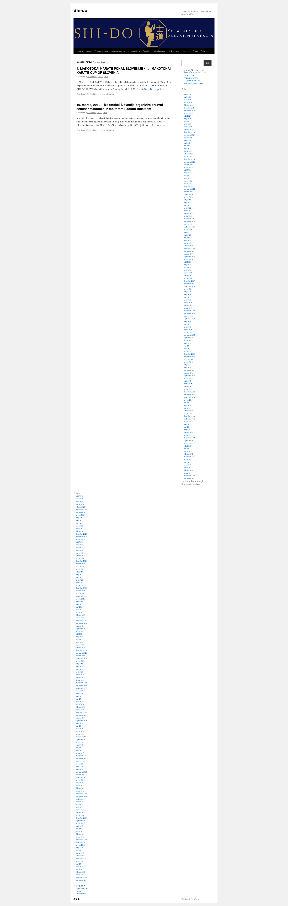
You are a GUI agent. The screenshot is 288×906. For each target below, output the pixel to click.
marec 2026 (188, 102)
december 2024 (189, 132)
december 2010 (189, 475)
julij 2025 (187, 116)
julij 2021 (187, 232)
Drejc (106, 76)
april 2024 (187, 148)
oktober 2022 (188, 191)
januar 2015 (188, 389)
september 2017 (189, 337)
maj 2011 (187, 462)
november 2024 (189, 135)
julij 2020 (187, 262)
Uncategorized (81, 893)
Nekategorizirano (82, 888)
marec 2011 (188, 467)
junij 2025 (187, 118)
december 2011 (189, 456)
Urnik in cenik (174, 51)
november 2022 (189, 189)
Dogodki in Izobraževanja (154, 51)
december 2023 (189, 159)
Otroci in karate (101, 51)
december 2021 (189, 218)
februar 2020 (188, 275)
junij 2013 (187, 424)
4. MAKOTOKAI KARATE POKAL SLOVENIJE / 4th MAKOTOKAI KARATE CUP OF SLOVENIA (123, 70)
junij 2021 (187, 235)
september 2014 (189, 397)
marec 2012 (188, 451)
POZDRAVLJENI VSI (192, 80)
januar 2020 (188, 278)
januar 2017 (188, 351)
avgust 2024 (188, 137)
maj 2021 (187, 237)
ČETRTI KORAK (190, 75)
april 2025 (187, 124)
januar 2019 (188, 308)
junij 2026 (187, 97)
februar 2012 (188, 454)
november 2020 (189, 251)
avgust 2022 (188, 197)
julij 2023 (187, 170)
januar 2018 (188, 332)
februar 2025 (188, 129)
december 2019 (189, 281)
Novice (80, 51)
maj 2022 (187, 205)
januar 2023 (188, 183)
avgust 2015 (188, 378)
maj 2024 (187, 145)
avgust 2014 (188, 400)
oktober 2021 (188, 224)
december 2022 (189, 186)
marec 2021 (188, 243)
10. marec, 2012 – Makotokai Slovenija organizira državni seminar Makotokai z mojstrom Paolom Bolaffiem (119, 106)
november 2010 (189, 478)
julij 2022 (187, 199)
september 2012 (189, 440)
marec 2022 (188, 210)
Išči (207, 63)
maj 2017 (187, 346)
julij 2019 (187, 291)
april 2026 (187, 99)
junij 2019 (187, 294)
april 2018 (187, 327)
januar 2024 (188, 156)
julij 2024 (187, 140)
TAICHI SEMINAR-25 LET (194, 83)
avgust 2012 (188, 443)
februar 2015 (188, 386)
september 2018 (189, 318)
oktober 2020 (188, 254)
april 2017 (187, 348)
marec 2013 (188, 429)
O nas (195, 51)
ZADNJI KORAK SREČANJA (195, 72)
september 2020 (189, 256)
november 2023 (189, 162)
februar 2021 (188, 245)
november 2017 (189, 335)
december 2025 (189, 108)
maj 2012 (187, 448)
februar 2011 (188, 470)
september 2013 (189, 419)
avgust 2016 (188, 362)
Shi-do (80, 10)
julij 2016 (187, 364)
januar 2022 (188, 216)
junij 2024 (187, 143)
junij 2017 (187, 343)
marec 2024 (188, 151)
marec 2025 (188, 126)
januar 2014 (188, 413)
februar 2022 (188, 213)
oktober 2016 (188, 359)
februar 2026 (188, 105)
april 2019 (187, 300)
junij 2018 (187, 321)
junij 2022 (187, 202)
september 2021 (189, 227)
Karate (89, 51)
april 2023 (187, 178)
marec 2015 (188, 383)
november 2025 (189, 110)
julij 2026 (187, 94)
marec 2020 (188, 272)
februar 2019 (188, 305)
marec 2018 (188, 329)
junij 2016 (187, 367)
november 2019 (189, 283)
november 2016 (189, 356)
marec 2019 (188, 302)
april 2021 (187, 240)
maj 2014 (187, 402)
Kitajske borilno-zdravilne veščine (125, 51)
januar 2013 (188, 435)
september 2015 (189, 375)
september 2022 (189, 194)
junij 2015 (187, 381)
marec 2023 (188, 181)
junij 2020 (187, 264)
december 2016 (189, 354)
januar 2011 (188, 473)
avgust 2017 (188, 340)
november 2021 (189, 221)
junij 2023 (187, 172)
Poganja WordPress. (191, 899)
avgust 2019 (188, 289)
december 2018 (189, 310)
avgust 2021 (188, 229)
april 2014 (187, 405)
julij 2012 (187, 446)
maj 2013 (187, 427)
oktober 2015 (188, 373)
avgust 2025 (188, 113)
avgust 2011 (188, 459)
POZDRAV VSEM (191, 78)
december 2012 (189, 437)
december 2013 (189, 416)
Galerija (204, 51)
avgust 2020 (188, 259)
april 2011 (187, 465)
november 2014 (189, 394)
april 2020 (187, 270)
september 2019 (189, 286)
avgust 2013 (188, 421)
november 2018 (189, 313)
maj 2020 (187, 267)
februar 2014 (188, 410)
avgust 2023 (188, 167)
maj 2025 (187, 121)
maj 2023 (187, 175)
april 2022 (187, 208)
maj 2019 (187, 297)
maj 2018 (187, 324)
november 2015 (189, 370)
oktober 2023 (188, 164)
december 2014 (189, 391)
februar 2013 (188, 432)
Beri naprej (157, 89)
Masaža (186, 51)
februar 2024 (188, 154)
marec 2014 (188, 408)
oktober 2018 (188, 316)
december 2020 (189, 248)
